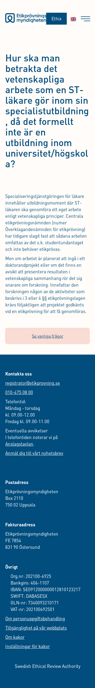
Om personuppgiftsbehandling (35, 618)
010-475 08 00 (19, 392)
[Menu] (85, 19)
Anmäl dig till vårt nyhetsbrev (34, 453)
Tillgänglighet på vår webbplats (36, 628)
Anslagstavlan (19, 444)
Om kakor (15, 637)
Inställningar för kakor (27, 646)
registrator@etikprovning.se (32, 383)
